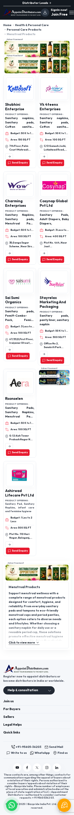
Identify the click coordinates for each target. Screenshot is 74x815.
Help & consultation (23, 690)
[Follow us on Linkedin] (57, 767)
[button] (12, 804)
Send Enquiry (20, 162)
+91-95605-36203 (28, 746)
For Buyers (11, 709)
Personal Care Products (24, 29)
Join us (8, 701)
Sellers (8, 717)
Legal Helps (12, 724)
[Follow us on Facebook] (27, 767)
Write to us (19, 752)
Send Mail (56, 746)
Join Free (59, 14)
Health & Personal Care (32, 25)
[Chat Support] (64, 805)
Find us (63, 752)
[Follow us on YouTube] (17, 767)
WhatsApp (42, 752)
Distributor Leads (35, 3)
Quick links (11, 732)
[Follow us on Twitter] (37, 767)
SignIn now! (59, 9)
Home (7, 25)
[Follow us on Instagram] (47, 767)
